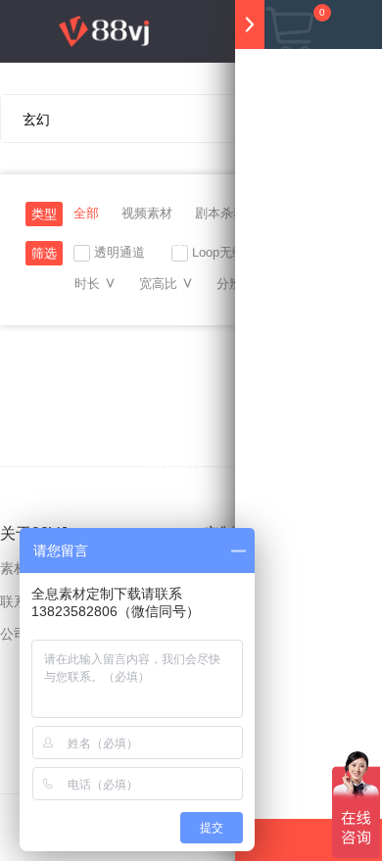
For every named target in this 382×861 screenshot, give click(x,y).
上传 (205, 524)
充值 (148, 524)
